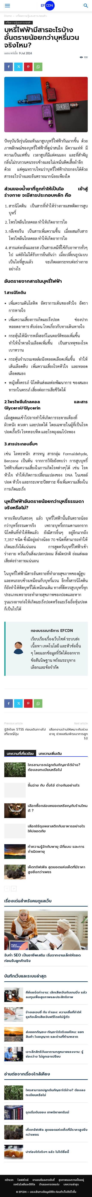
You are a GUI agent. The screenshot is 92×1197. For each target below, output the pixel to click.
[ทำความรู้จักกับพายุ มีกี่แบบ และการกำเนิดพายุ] (15, 851)
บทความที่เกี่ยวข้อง (20, 753)
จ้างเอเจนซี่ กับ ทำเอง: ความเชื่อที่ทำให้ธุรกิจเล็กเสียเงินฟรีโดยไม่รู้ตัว (53, 1014)
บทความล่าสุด (71, 1184)
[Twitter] (18, 67)
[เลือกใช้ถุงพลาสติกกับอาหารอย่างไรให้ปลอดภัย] (15, 831)
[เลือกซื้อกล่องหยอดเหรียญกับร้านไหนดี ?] (15, 810)
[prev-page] (7, 888)
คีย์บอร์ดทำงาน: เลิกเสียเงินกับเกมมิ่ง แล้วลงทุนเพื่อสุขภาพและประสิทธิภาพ (56, 995)
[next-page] (13, 888)
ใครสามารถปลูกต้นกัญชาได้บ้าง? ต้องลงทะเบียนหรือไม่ (54, 767)
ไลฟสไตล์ (23, 1180)
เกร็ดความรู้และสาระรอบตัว (31, 16)
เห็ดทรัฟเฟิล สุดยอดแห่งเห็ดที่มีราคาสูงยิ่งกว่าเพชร (56, 869)
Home (8, 16)
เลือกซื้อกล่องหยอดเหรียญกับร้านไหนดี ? (58, 808)
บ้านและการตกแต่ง (49, 1184)
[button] (7, 5)
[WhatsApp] (38, 67)
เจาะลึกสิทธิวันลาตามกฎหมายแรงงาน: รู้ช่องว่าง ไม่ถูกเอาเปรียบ (54, 1054)
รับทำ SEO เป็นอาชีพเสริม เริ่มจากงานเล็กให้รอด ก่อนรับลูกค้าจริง (42, 957)
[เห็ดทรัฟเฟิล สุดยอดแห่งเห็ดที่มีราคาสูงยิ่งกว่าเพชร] (15, 872)
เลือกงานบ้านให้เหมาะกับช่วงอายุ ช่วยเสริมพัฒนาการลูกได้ (68, 734)
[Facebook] (8, 67)
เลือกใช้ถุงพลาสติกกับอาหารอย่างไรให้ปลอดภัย (56, 828)
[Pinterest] (28, 67)
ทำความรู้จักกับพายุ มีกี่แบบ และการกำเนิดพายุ (56, 849)
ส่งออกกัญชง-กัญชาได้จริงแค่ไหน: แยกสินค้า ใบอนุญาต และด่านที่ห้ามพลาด (55, 1034)
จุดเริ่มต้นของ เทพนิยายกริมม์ (47, 1112)
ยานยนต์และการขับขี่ (44, 1180)
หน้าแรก (9, 1180)
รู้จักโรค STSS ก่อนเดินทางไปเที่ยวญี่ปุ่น (25, 731)
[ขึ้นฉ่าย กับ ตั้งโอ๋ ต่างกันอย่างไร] (15, 790)
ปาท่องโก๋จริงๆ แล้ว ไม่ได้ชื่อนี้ (47, 1152)
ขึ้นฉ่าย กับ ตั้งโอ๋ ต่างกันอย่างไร (54, 785)
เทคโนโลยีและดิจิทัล (24, 1184)
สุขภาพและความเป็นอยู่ (71, 1180)
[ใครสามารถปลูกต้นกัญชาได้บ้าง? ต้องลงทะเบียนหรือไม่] (15, 769)
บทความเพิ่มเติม (50, 753)
